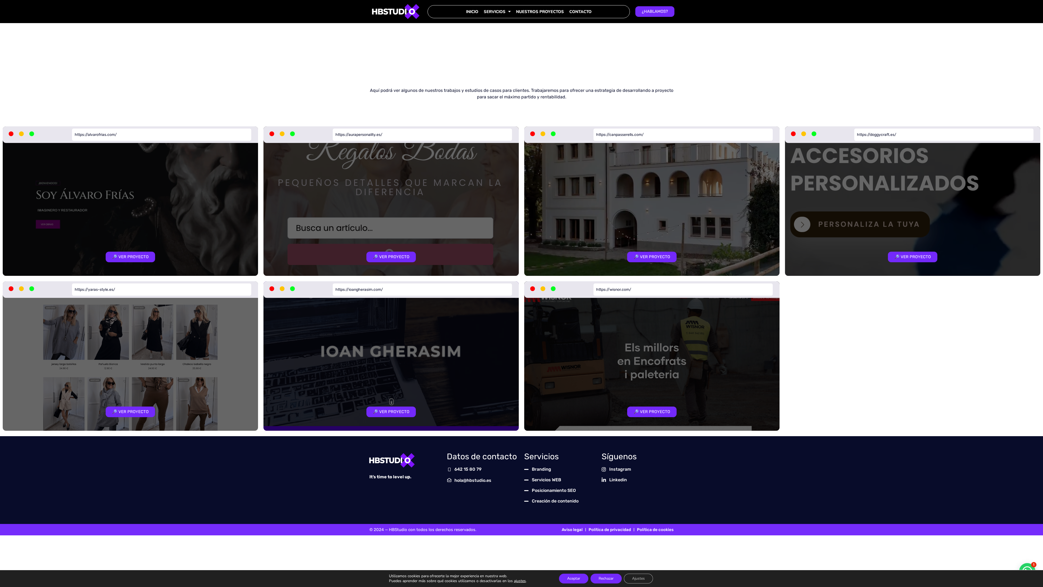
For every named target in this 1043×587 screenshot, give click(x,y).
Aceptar (573, 578)
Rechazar (606, 578)
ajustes (520, 581)
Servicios (494, 11)
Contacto (580, 11)
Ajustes (638, 578)
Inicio (472, 11)
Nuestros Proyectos (540, 11)
